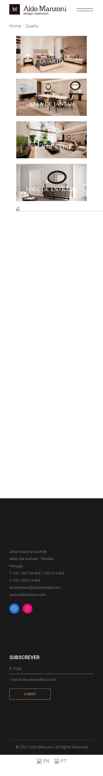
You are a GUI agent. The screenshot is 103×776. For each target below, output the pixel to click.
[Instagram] (27, 609)
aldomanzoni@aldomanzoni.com (35, 587)
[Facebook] (14, 609)
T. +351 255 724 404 (24, 573)
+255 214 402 (53, 573)
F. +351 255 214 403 (24, 580)
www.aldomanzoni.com (27, 595)
